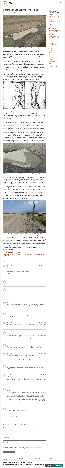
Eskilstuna (7, 254)
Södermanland (39, 254)
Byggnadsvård (52, 52)
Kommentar (6, 427)
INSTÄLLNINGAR (49, 465)
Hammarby (12, 254)
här (23, 449)
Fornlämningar (52, 56)
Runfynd (29, 254)
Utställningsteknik (53, 66)
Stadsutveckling (52, 65)
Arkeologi (51, 50)
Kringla (51, 19)
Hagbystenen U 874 (29, 395)
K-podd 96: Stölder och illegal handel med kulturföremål (55, 37)
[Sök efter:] (55, 8)
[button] (60, 2)
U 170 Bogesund (19, 398)
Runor (19, 252)
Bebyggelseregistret (54, 16)
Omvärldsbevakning (53, 61)
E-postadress (6, 437)
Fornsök (51, 18)
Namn (4, 432)
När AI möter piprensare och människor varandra (55, 31)
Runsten (35, 254)
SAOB (14, 182)
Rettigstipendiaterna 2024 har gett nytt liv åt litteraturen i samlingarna (54, 43)
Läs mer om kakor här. (29, 466)
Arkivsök (51, 14)
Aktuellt (4, 254)
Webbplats (5, 442)
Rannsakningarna (24, 254)
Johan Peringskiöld (17, 254)
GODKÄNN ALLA (59, 465)
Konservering (51, 57)
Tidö (8, 255)
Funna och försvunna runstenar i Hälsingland (54, 39)
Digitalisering (52, 54)
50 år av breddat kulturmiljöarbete (52, 34)
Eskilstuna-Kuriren (39, 53)
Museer (50, 59)
